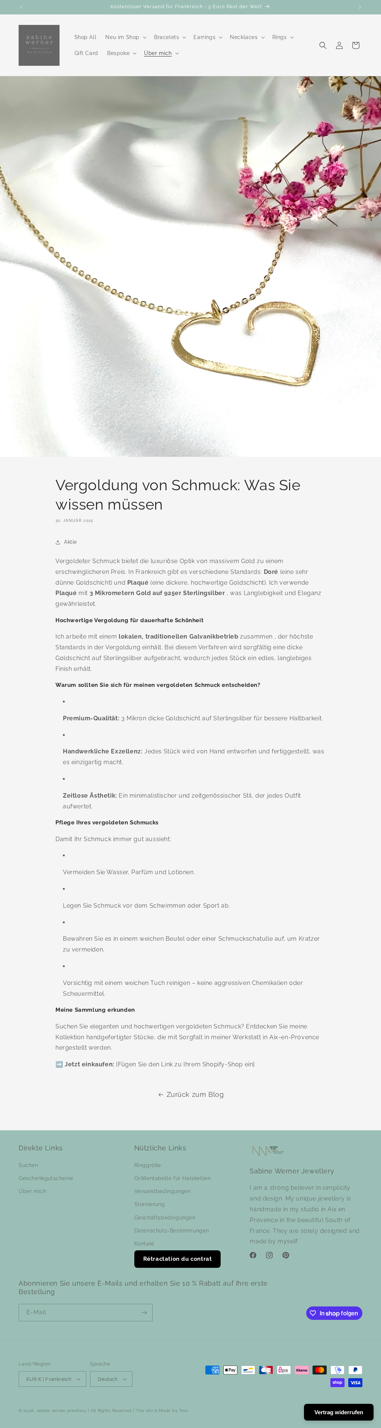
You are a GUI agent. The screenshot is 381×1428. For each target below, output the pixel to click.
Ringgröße (147, 1165)
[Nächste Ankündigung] (360, 7)
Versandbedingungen (162, 1191)
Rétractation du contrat (177, 1259)
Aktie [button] (70, 542)
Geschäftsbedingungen (165, 1218)
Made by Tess (173, 1410)
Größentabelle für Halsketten (172, 1178)
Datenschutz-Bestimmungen (171, 1231)
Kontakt (144, 1244)
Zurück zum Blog (195, 1094)
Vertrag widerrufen (338, 1412)
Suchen (28, 1165)
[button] (125, 37)
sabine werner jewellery (62, 1410)
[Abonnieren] (144, 1312)
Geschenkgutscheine (46, 1178)
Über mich (32, 1191)
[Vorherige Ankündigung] (21, 7)
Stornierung (149, 1204)
